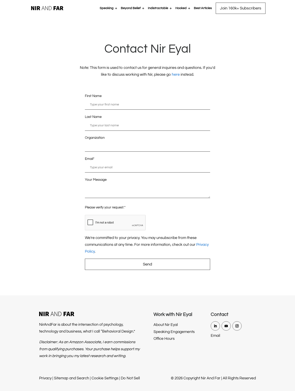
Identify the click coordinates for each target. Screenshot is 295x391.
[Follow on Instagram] (237, 326)
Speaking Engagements (174, 332)
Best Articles (203, 8)
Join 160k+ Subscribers (240, 8)
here (176, 74)
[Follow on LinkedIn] (215, 326)
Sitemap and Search (71, 378)
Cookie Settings (105, 378)
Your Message (96, 180)
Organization (95, 138)
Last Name (93, 117)
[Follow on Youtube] (226, 326)
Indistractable (158, 8)
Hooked (181, 8)
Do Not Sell (130, 378)
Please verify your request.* (105, 207)
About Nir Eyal (166, 325)
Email (215, 336)
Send (147, 264)
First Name (93, 96)
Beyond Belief (131, 8)
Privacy (45, 378)
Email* (89, 159)
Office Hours (164, 339)
